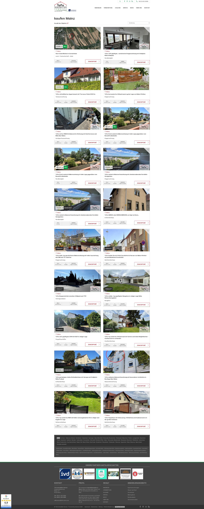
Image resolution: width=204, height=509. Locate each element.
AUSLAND (117, 8)
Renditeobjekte (131, 497)
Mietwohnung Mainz (119, 448)
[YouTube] (129, 1)
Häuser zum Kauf (132, 490)
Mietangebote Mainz (97, 450)
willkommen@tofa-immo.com (61, 500)
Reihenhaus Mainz (119, 450)
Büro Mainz (74, 448)
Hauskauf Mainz (113, 452)
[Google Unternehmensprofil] (127, 1)
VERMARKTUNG (108, 8)
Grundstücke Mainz (97, 452)
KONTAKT (147, 8)
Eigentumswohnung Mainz (140, 450)
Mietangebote (131, 495)
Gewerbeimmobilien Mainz (108, 450)
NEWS (132, 8)
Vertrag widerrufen (119, 506)
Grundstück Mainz (137, 448)
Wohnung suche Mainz (134, 452)
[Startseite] (65, 6)
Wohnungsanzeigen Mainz (75, 450)
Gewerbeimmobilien (133, 499)
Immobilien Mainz (67, 448)
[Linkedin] (132, 1)
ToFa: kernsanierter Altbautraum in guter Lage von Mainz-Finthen (125, 94)
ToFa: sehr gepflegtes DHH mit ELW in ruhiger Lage (71, 336)
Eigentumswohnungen (133, 487)
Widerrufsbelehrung (109, 506)
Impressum (87, 506)
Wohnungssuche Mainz (61, 452)
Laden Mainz (106, 452)
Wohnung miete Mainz (109, 448)
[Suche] (120, 1)
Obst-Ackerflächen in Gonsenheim (66, 53)
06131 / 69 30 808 (61, 495)
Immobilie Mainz (99, 448)
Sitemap (100, 506)
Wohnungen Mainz (129, 450)
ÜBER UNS (139, 8)
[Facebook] (124, 1)
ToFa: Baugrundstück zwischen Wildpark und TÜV (71, 296)
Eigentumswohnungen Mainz (86, 452)
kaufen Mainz (59, 448)
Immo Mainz (66, 450)
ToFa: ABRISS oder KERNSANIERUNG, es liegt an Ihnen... (122, 215)
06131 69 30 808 (143, 1)
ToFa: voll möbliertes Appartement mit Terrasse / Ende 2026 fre (75, 94)
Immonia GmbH (79, 506)
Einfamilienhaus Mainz (123, 452)
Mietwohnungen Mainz (90, 448)
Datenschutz (94, 506)
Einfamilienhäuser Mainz (73, 452)
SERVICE (125, 8)
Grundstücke (131, 492)
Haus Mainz (144, 448)
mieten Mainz (59, 450)
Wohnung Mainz (128, 448)
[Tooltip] (10, 507)
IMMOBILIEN (98, 8)
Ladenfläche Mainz (86, 450)
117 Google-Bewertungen (6, 505)
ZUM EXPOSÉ (92, 61)
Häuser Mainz (81, 448)
